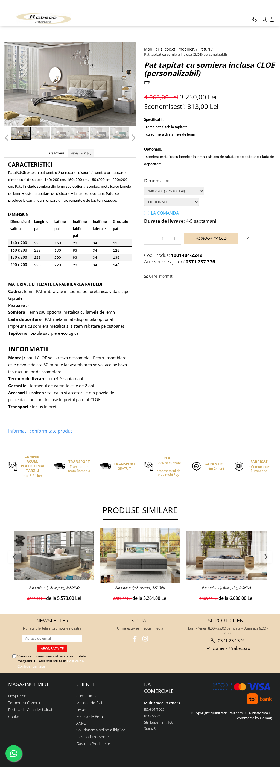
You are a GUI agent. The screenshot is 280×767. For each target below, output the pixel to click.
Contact (15, 716)
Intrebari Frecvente (92, 736)
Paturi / (206, 49)
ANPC (81, 723)
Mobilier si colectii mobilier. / (171, 49)
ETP (147, 82)
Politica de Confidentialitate (31, 709)
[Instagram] (145, 638)
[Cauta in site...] (264, 19)
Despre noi (17, 695)
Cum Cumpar (87, 695)
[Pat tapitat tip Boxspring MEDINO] (54, 555)
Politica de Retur (90, 716)
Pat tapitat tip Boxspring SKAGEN (140, 588)
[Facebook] (135, 638)
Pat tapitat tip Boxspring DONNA (226, 588)
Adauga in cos (211, 238)
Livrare (82, 709)
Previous (7, 138)
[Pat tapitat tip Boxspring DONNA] (226, 555)
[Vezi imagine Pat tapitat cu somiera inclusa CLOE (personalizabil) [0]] (21, 133)
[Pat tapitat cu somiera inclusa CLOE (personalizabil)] (70, 84)
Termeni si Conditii (24, 702)
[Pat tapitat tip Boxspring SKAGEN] (140, 555)
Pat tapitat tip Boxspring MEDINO (54, 588)
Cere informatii (161, 276)
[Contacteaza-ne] (254, 19)
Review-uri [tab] (80, 153)
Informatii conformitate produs (40, 431)
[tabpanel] (70, 84)
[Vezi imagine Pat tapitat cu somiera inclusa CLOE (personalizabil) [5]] (119, 133)
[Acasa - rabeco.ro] (43, 18)
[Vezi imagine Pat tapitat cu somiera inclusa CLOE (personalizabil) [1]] (40, 133)
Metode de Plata (90, 702)
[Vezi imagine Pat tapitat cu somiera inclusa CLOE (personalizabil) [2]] (60, 133)
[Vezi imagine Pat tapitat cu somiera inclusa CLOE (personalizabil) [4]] (99, 133)
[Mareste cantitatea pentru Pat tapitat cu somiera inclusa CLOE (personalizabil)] (175, 239)
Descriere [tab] (56, 153)
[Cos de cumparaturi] (272, 19)
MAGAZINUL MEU (28, 684)
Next (132, 138)
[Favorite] (247, 237)
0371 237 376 (231, 640)
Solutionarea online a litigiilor (100, 730)
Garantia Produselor (93, 743)
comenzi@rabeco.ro (231, 648)
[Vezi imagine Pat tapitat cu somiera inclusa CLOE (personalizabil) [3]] (80, 133)
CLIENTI (85, 684)
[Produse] (10, 18)
